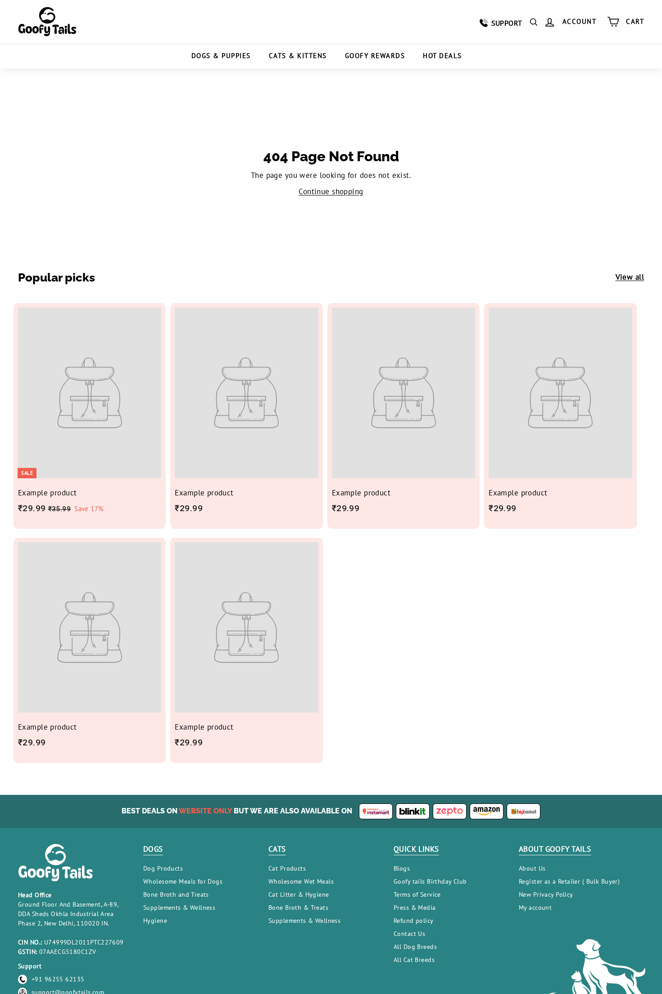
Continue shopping (331, 191)
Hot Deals (442, 55)
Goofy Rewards (375, 55)
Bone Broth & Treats (298, 907)
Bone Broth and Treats (176, 894)
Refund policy (414, 921)
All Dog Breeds (415, 947)
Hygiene (155, 921)
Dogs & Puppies (221, 55)
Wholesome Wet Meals (301, 881)
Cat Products (287, 868)
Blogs (402, 868)
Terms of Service (417, 894)
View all (630, 277)
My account (535, 907)
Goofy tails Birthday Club (430, 881)
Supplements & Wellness (179, 907)
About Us (532, 868)
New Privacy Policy (546, 894)
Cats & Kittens (298, 55)
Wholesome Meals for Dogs (182, 881)
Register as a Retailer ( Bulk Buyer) (569, 881)
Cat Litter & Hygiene (298, 894)
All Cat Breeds (414, 960)
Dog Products (163, 868)
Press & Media (415, 907)
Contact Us (409, 934)
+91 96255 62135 (58, 979)
